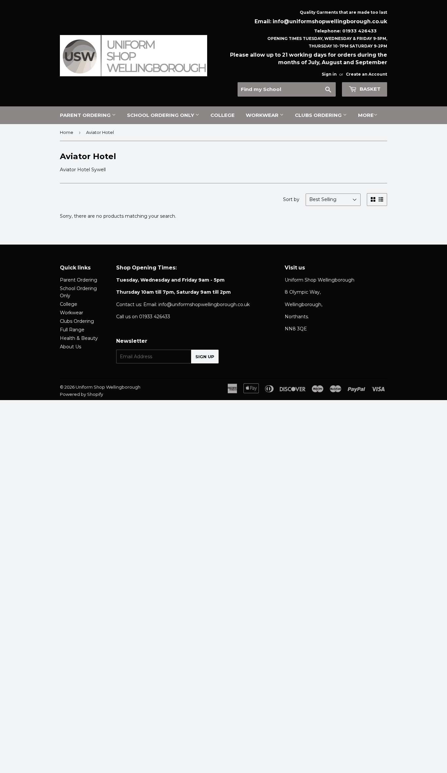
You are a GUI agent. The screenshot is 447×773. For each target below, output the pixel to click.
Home (66, 132)
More (366, 115)
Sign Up (204, 356)
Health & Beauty (79, 338)
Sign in (329, 74)
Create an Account (366, 74)
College (222, 115)
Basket (369, 89)
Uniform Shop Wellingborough (108, 387)
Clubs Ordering (319, 115)
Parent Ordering (86, 115)
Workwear (263, 115)
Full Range (72, 330)
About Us (70, 347)
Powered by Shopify (81, 394)
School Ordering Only (161, 115)
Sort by (291, 199)
